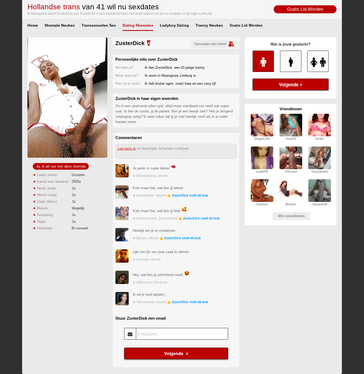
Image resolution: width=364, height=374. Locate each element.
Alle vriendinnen (291, 216)
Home (32, 25)
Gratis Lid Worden (305, 9)
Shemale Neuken (60, 25)
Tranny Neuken (209, 25)
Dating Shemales (138, 25)
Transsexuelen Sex (99, 25)
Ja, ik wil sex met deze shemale (61, 166)
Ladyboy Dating (174, 25)
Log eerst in (127, 149)
